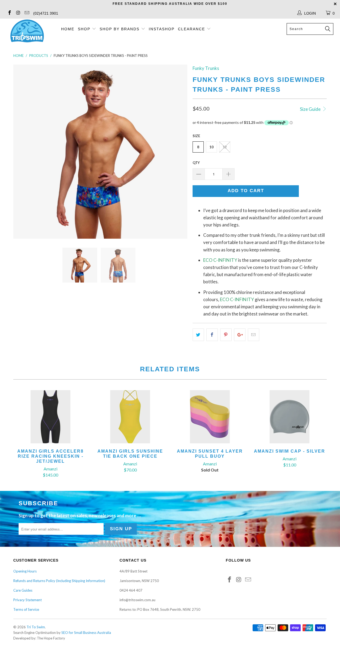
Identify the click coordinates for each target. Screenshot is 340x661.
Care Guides (22, 590)
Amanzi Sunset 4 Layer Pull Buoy (210, 416)
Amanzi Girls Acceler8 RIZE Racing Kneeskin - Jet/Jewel (50, 416)
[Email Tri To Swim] (26, 13)
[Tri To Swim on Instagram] (18, 13)
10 (211, 147)
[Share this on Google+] (239, 335)
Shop (84, 29)
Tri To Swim (36, 627)
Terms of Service (26, 609)
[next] (178, 152)
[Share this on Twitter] (198, 335)
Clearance (192, 29)
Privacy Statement (27, 600)
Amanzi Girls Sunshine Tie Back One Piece (130, 416)
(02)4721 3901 (45, 13)
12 (225, 147)
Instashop (162, 29)
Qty (196, 163)
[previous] (22, 152)
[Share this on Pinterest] (226, 335)
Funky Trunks (206, 68)
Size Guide (310, 109)
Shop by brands (120, 29)
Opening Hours (25, 571)
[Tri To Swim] (27, 31)
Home (67, 29)
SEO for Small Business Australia (86, 632)
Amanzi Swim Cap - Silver (289, 416)
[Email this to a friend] (253, 335)
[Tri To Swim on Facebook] (9, 13)
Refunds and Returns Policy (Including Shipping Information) (59, 581)
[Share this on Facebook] (212, 335)
